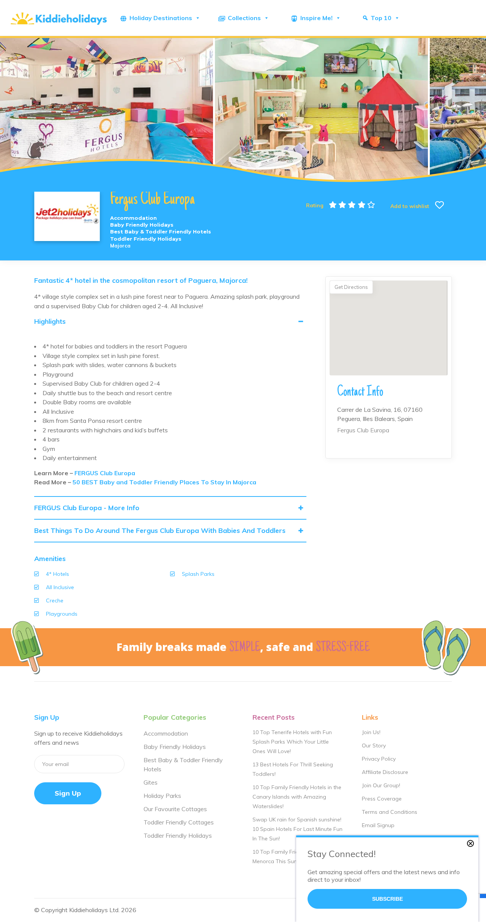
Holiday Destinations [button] (160, 18)
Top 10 (381, 18)
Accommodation (166, 733)
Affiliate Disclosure (385, 772)
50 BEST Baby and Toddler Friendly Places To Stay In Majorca (164, 482)
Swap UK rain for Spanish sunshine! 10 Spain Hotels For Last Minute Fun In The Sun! (297, 829)
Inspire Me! (316, 18)
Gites (151, 782)
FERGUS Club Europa (104, 473)
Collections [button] (244, 18)
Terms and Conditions (389, 812)
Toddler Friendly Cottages (179, 822)
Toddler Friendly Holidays (178, 835)
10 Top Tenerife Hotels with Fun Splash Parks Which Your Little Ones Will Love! (292, 742)
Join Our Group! (381, 785)
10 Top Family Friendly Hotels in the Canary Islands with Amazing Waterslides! (296, 797)
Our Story (374, 745)
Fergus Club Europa (363, 430)
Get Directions (351, 287)
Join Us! (371, 732)
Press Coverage (382, 798)
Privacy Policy (379, 758)
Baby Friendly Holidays (175, 746)
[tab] (170, 321)
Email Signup (378, 825)
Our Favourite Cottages (175, 809)
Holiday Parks (162, 795)
